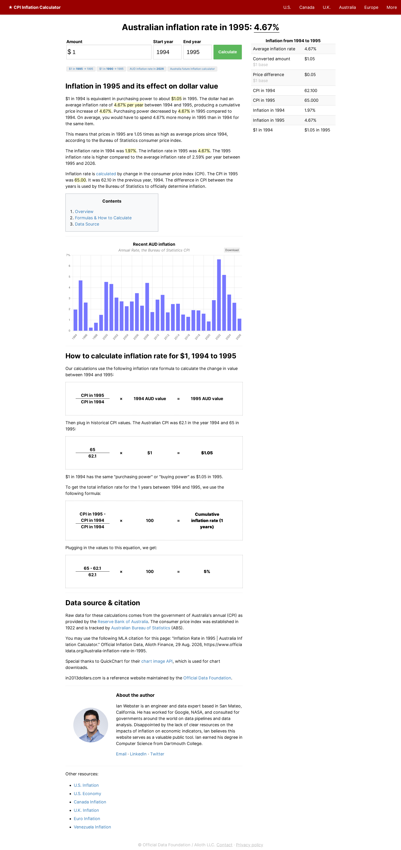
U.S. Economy (87, 793)
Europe (371, 7)
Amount (74, 41)
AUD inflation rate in (147, 68)
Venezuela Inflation (92, 827)
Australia (347, 7)
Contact (225, 844)
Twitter (157, 753)
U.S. (287, 7)
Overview (84, 211)
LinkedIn (138, 753)
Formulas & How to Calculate (103, 217)
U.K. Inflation (86, 810)
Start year (163, 41)
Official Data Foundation (207, 677)
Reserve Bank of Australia (123, 621)
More (392, 7)
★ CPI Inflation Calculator (34, 7)
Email (121, 753)
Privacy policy (249, 844)
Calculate (227, 52)
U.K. (327, 7)
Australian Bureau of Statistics (140, 627)
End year (192, 41)
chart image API (157, 661)
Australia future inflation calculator (192, 68)
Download (232, 250)
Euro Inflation (87, 818)
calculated (106, 173)
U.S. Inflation (86, 785)
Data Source (87, 224)
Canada (306, 7)
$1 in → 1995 (81, 68)
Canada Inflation (90, 801)
